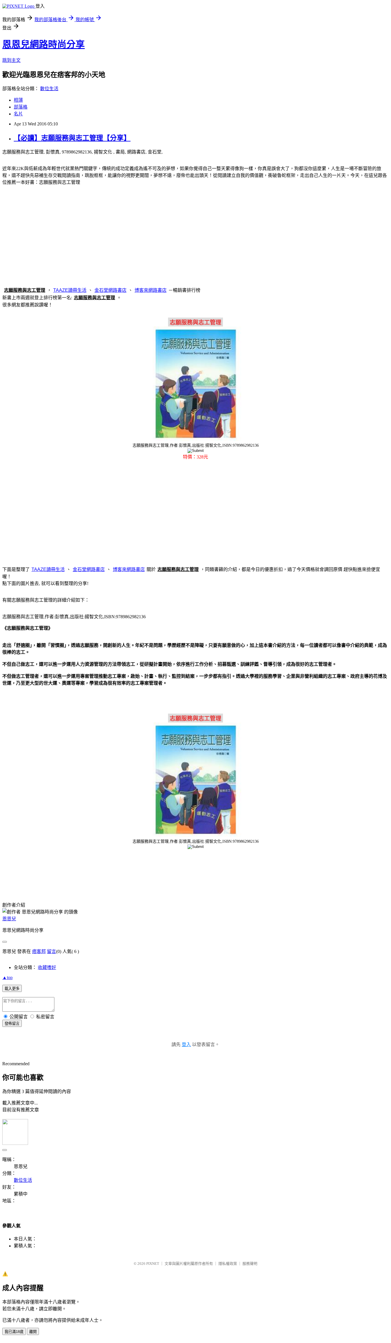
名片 (18, 113)
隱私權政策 (227, 1263)
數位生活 (49, 88)
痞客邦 (39, 951)
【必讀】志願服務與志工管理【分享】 (72, 138)
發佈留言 (12, 1023)
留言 (51, 951)
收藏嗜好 (47, 967)
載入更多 (12, 988)
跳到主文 (11, 60)
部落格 (20, 107)
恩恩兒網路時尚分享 (43, 44)
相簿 (18, 100)
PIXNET (152, 1263)
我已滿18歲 (14, 1332)
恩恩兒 (9, 918)
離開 (33, 1332)
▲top (7, 977)
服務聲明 (249, 1263)
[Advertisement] (195, 235)
